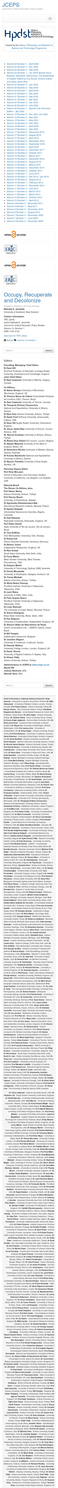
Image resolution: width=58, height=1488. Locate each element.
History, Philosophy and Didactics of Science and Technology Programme (32, 47)
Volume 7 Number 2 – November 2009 (25, 215)
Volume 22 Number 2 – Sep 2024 (22, 87)
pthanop (35, 306)
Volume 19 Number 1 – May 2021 (23, 120)
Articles (10, 340)
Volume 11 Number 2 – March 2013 (23, 191)
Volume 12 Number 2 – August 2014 (24, 179)
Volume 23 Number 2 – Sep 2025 (22, 69)
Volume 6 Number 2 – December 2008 (25, 221)
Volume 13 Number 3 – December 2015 (25, 167)
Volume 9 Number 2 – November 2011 (25, 203)
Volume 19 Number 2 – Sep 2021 (22, 117)
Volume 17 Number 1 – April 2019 (23, 137)
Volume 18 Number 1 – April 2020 (23, 126)
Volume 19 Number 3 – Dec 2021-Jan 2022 (27, 114)
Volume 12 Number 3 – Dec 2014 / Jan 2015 (28, 176)
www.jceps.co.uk (40, 664)
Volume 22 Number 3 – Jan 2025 (22, 84)
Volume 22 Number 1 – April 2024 (23, 90)
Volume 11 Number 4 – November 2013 (25, 185)
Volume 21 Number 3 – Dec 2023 (22, 93)
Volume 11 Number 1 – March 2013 (23, 194)
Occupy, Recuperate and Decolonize (28, 297)
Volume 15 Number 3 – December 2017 (25, 149)
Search (49, 350)
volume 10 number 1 (27, 340)
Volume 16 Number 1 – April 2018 (23, 146)
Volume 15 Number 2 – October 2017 (24, 152)
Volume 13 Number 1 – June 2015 (23, 173)
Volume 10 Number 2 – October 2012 (24, 197)
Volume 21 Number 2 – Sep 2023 (22, 96)
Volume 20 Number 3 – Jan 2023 (22, 102)
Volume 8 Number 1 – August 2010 (23, 212)
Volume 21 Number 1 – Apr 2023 (22, 99)
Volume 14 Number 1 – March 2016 (23, 164)
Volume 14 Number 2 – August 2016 (24, 161)
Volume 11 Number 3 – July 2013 (22, 188)
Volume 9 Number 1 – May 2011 (22, 206)
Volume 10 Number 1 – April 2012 (23, 200)
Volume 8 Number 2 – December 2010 (25, 209)
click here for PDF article (15, 335)
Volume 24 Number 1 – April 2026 (23, 63)
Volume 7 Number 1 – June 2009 (22, 218)
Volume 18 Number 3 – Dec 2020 (22, 123)
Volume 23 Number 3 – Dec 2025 (22, 66)
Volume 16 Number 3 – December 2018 (25, 140)
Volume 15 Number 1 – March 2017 (23, 155)
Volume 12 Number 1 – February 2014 (25, 182)
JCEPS (10, 4)
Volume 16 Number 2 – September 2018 (26, 143)
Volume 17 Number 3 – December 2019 (25, 132)
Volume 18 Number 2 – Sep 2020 (22, 129)
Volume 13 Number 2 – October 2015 (24, 170)
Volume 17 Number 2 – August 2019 (24, 134)
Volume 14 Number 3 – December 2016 (25, 158)
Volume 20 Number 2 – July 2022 (22, 105)
